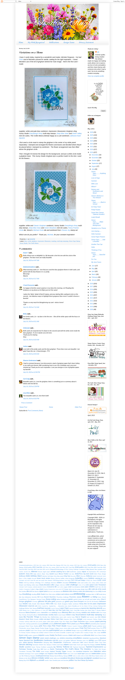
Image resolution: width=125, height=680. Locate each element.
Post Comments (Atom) (35, 410)
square (96, 640)
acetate (100, 569)
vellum (104, 651)
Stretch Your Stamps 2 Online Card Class (51, 644)
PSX (101, 628)
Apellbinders (73, 571)
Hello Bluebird (41, 604)
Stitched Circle (38, 230)
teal (105, 647)
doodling (34, 594)
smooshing (68, 638)
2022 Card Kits (28, 569)
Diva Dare (95, 591)
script (26, 635)
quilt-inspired (54, 630)
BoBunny (89, 576)
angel (44, 571)
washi (75, 653)
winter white (53, 658)
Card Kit (32, 580)
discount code (51, 591)
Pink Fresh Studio (59, 626)
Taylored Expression (79, 647)
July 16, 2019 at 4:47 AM (31, 260)
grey (71, 601)
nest (88, 617)
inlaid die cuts (32, 606)
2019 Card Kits (88, 567)
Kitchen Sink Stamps (31, 608)
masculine (44, 612)
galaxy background (62, 599)
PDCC (69, 623)
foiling (95, 597)
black (40, 576)
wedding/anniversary (42, 656)
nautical (69, 617)
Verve (32, 653)
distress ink (59, 591)
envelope (88, 594)
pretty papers (75, 628)
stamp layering (28, 642)
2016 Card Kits (60, 567)
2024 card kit (46, 569)
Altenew (34, 571)
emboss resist (68, 594)
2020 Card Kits (98, 567)
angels (48, 571)
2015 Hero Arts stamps (49, 567)
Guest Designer (79, 601)
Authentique (103, 571)
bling (55, 576)
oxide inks (33, 621)
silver (92, 635)
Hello (93, 247)
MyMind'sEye (55, 617)
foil (91, 597)
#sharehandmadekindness (26, 565)
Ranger (74, 630)
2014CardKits (28, 567)
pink (40, 626)
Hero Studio (57, 604)
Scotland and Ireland (53, 632)
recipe (78, 630)
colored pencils (37, 587)
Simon (96, 635)
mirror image (102, 612)
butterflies (79, 578)
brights (29, 578)
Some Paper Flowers (98, 237)
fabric (93, 594)
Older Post (78, 407)
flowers (85, 596)
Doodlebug (26, 594)
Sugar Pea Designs (89, 644)
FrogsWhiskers (23, 599)
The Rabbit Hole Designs (99, 649)
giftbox (98, 599)
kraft (39, 608)
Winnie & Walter (38, 658)
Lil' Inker (49, 610)
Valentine (97, 651)
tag (54, 647)
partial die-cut (35, 623)
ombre (41, 619)
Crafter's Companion (24, 589)
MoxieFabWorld (81, 615)
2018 (92, 283)
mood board (62, 615)
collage (57, 585)
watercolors (96, 653)
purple (28, 630)
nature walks (62, 617)
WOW (27, 660)
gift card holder (91, 599)
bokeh (94, 576)
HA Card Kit (87, 601)
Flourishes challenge (62, 597)
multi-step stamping (62, 241)
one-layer (47, 619)
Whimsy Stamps (63, 656)
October (94, 160)
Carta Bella (67, 580)
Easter (43, 594)
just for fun (80, 606)
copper (66, 587)
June (93, 266)
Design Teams (68, 42)
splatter (68, 640)
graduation (59, 601)
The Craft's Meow (33, 243)
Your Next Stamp (79, 660)
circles (29, 241)
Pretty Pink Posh (85, 628)
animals (53, 571)
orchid (84, 619)
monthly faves (53, 615)
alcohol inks (27, 571)
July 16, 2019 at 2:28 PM (31, 386)
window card (102, 656)
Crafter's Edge (34, 589)
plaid (85, 626)
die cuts (91, 589)
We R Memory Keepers (28, 656)
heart (20, 604)
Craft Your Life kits (100, 587)
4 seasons (82, 569)
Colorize (44, 587)
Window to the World (25, 658)
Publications (54, 42)
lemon (25, 610)
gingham (34, 241)
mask (49, 612)
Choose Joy (65, 230)
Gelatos (80, 599)
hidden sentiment (73, 604)
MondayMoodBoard (32, 615)
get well (85, 599)
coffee (52, 585)
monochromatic (43, 615)
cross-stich (58, 589)
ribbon (99, 630)
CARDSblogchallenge (58, 580)
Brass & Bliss (23, 578)
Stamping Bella (48, 642)
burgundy (72, 578)
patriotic (51, 623)
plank (89, 626)
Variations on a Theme (98, 228)
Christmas (73, 583)
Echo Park (48, 594)
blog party (73, 576)
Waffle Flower (62, 653)
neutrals (92, 617)
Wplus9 (33, 660)
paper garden (55, 621)
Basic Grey (45, 574)
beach (56, 574)
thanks (52, 649)
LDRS (20, 610)
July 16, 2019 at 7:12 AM (31, 307)
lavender (48, 608)
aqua (84, 571)
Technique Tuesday (25, 649)
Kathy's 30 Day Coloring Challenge (93, 606)
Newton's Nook (24, 619)
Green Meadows (50, 228)
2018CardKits (79, 567)
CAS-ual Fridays (79, 580)
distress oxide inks (79, 591)
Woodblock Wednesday (75, 658)
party (40, 623)
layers (104, 608)
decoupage (77, 589)
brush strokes (46, 578)
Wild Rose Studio (94, 656)
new (96, 617)
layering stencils (96, 608)
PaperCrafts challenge (25, 623)
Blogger (71, 668)
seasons (35, 635)
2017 (92, 286)
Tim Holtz (36, 651)
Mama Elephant (31, 612)
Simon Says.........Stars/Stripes (98, 254)
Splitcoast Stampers (76, 640)
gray (63, 601)
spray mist (85, 640)
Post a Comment (26, 403)
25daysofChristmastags (57, 569)
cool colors (60, 587)
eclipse (54, 594)
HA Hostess (95, 601)
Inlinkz (39, 606)
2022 (92, 144)
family (100, 594)
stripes (66, 644)
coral (69, 587)
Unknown (26, 328)
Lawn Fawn (64, 608)
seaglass (30, 635)
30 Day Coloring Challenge (71, 569)
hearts (25, 604)
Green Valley (77, 133)
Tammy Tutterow (63, 647)
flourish (46, 597)
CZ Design (65, 589)
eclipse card (60, 594)
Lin (98, 52)
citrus (89, 582)
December (95, 155)
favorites (34, 597)
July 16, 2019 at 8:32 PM (31, 398)
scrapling (86, 632)
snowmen (86, 638)
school (46, 632)
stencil (86, 642)
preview (93, 628)
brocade (34, 578)
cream (41, 589)
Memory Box (67, 612)
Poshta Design (44, 628)
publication (22, 630)
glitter (49, 601)
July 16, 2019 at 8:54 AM (31, 354)
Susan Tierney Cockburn (38, 647)
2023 (92, 141)
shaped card (80, 635)
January (94, 280)
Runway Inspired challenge (28, 632)
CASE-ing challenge (28, 582)
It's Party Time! (96, 207)
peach (73, 623)
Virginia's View (52, 653)
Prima (98, 628)
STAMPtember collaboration (71, 642)
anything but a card (62, 571)
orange (79, 619)
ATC (98, 571)
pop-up (28, 628)
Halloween (102, 601)
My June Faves (96, 262)
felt (38, 597)
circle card (80, 582)
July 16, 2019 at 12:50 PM (31, 372)
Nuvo (31, 619)
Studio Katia (72, 644)
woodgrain (88, 658)
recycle (82, 630)
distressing (88, 591)
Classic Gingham (39, 225)
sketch (42, 638)
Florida (41, 597)
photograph (22, 626)
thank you (46, 649)
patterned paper (60, 624)
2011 (91, 303)
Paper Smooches (79, 621)
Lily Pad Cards (61, 610)
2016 (92, 289)
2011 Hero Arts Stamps (53, 565)
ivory (66, 606)
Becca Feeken (64, 574)
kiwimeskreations (29, 267)
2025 (92, 135)
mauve (59, 612)
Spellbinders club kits (51, 640)
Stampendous (38, 642)
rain (64, 630)
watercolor (88, 653)
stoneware (35, 644)
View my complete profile (96, 76)
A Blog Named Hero (91, 569)
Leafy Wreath (95, 217)
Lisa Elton (26, 393)
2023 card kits (38, 569)
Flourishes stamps (75, 597)
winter (47, 658)
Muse (104, 615)
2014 (92, 295)
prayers (61, 628)
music (21, 617)
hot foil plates (92, 604)
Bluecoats (83, 576)
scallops (41, 632)
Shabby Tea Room (56, 635)
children (59, 582)
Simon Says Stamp (74, 241)
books (104, 576)
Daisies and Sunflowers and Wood (97, 191)
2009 (92, 309)
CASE (99, 580)
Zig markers (89, 660)
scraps (98, 632)
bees (73, 574)
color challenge (72, 585)
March (94, 274)
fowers (99, 597)
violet (45, 653)
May (93, 268)
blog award (60, 576)
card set (38, 580)
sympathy (50, 647)
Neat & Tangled (80, 617)
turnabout (79, 651)
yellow (71, 660)
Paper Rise (62, 621)
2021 (92, 146)
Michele (50, 235)
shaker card (72, 635)
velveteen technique (25, 653)
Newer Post (23, 407)
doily (99, 591)
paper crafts (46, 621)
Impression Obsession (44, 241)
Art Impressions (91, 571)
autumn (22, 574)
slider (57, 638)
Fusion (43, 599)
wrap (37, 660)
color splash (90, 585)
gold (53, 601)
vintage (41, 653)
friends (104, 597)
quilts (61, 630)
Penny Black (85, 624)
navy (73, 617)
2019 (92, 152)
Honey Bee (83, 604)
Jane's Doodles (72, 606)
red (85, 630)
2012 (92, 301)
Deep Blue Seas (63, 133)
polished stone (101, 626)
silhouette (87, 635)
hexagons (65, 604)
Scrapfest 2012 (79, 632)
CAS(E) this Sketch (91, 580)
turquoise (86, 651)
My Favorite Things (31, 617)
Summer (94, 181)
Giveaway (35, 601)
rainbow (68, 630)
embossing (79, 594)
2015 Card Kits (37, 567)
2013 (92, 298)
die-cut (29, 591)
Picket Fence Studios (32, 626)
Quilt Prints (45, 630)
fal (95, 594)
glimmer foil (42, 601)
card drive (27, 580)
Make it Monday (96, 610)
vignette (37, 653)
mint (97, 612)
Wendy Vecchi (54, 656)
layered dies (85, 608)
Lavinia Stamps (55, 608)
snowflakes (77, 638)
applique (79, 571)
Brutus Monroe (55, 578)
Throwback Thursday (25, 651)
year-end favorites (63, 660)
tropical (52, 651)
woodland (96, 658)
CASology (38, 582)
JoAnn (25, 346)
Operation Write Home (70, 619)
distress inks (67, 591)
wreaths (47, 660)
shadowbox (65, 635)
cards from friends (46, 580)
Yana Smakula (53, 660)
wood (58, 658)
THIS (21, 59)
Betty (25, 314)
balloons (39, 574)
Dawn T (25, 253)
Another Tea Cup (96, 244)
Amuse (40, 571)
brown (39, 578)
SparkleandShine (94, 638)
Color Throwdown (100, 585)
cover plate (84, 587)
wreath (41, 660)
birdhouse (22, 576)
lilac (53, 610)
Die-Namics (35, 591)
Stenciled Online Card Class (97, 642)
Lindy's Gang (73, 610)
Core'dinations (76, 587)
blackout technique (47, 576)
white (70, 656)
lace (42, 608)
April (93, 271)
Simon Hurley (102, 635)
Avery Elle (29, 574)
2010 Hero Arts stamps (39, 565)
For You (93, 259)
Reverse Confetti (92, 630)
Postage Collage (54, 628)
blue (25, 241)
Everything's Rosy (35, 133)
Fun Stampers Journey (34, 599)
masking (53, 241)
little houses (80, 610)
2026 (92, 132)
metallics (84, 612)
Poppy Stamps (35, 628)
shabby (47, 635)
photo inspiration (101, 623)
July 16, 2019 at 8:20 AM (31, 340)
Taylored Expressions (94, 647)
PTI (104, 628)
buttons (91, 578)
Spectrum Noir (28, 640)
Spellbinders (38, 640)
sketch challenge (50, 638)
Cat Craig (26, 379)
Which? (93, 186)
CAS (72, 580)
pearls (77, 623)
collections (62, 585)
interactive (61, 606)
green (67, 601)
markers (38, 612)
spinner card (62, 640)
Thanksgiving (59, 649)
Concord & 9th (52, 587)
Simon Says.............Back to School (98, 202)
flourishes (53, 597)
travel (42, 651)
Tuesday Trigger (60, 651)
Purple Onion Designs (36, 630)
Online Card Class (57, 619)
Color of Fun (81, 585)
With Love (94, 184)
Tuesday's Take (71, 651)
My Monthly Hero (45, 617)
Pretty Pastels (95, 210)
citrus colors (95, 582)
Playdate (94, 626)
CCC (42, 582)
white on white (77, 656)
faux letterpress (26, 597)
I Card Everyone (28, 285)
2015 (92, 292)
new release (102, 617)
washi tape (81, 653)
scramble (62, 632)
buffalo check (65, 578)
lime (67, 610)
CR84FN (91, 587)
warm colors (70, 653)
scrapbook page (70, 632)
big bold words (88, 574)
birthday (34, 576)
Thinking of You (96, 250)
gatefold (75, 599)
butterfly (86, 578)
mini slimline (91, 612)
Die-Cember (22, 591)
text (42, 649)
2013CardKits (91, 565)
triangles (47, 651)
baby (34, 574)
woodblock (63, 658)
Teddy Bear (36, 649)
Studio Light (80, 644)
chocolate (65, 582)
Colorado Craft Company (25, 587)
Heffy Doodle (32, 604)
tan (71, 647)
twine (91, 651)
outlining (27, 621)
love (86, 610)
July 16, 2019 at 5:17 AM (31, 278)
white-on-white (84, 656)
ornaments (89, 619)
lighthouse (38, 610)
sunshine (28, 647)
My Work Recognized (36, 42)
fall (98, 594)
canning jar (99, 578)
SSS (99, 640)
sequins (41, 635)
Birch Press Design (100, 574)
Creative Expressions (49, 589)
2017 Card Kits (69, 567)
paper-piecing (100, 621)
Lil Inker (43, 610)
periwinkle (93, 623)
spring (91, 640)
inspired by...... (53, 606)
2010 (92, 306)
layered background (75, 608)
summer (97, 644)
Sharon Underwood (30, 360)
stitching (29, 644)
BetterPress (79, 574)
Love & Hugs (95, 178)
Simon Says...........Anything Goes (98, 173)
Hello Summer (96, 234)
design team (84, 589)
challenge (47, 582)
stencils (22, 644)
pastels (45, 624)
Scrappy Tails (92, 632)
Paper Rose (69, 621)
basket (52, 574)
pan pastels (39, 621)
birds (28, 576)
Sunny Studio (23, 243)
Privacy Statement (86, 42)
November (95, 157)
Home (20, 42)
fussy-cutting (51, 599)
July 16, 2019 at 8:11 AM (31, 321)
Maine (89, 610)
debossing (71, 589)
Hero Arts (49, 604)
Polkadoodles (22, 628)
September (95, 163)
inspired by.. (45, 606)
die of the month (100, 589)
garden (70, 599)
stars (81, 642)
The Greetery (85, 649)
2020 (92, 149)
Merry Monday (76, 612)
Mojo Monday (22, 615)
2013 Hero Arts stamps (80, 565)
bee (70, 574)
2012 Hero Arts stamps (67, 565)
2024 (92, 138)
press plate (67, 628)
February (95, 277)
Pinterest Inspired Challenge (75, 626)
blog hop (67, 576)
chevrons (53, 582)
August (94, 166)
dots (38, 594)
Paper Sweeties (90, 621)
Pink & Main (47, 626)
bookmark (99, 576)
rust (37, 632)
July (93, 169)
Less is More (30, 610)
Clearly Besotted (44, 585)
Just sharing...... (96, 231)
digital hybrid (43, 591)
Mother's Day (70, 615)
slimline (62, 638)
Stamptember (57, 642)
